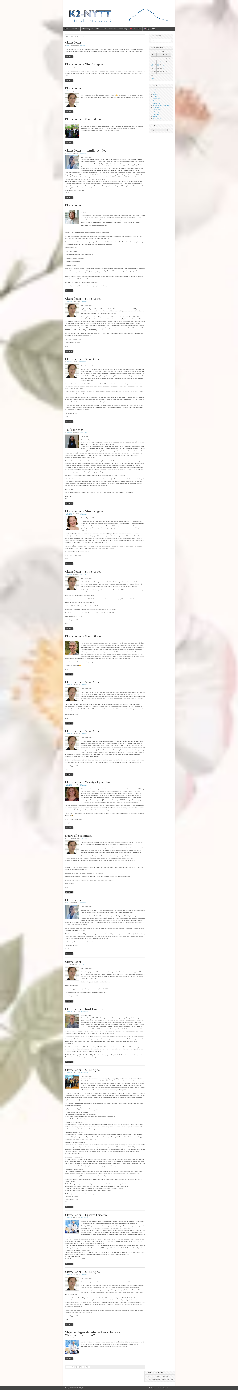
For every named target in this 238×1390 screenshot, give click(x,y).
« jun (152, 78)
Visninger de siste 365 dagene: (157, 1379)
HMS (97, 29)
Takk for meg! (75, 429)
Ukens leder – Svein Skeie (83, 119)
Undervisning (123, 29)
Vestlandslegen (157, 118)
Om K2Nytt (112, 29)
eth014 (68, 45)
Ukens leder (73, 42)
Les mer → (69, 56)
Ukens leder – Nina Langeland (85, 64)
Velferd (155, 116)
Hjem (66, 29)
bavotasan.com (169, 1388)
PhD (104, 29)
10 (152, 65)
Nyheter (155, 96)
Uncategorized (157, 109)
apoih (67, 902)
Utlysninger (156, 114)
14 (163, 65)
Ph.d (154, 101)
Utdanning (156, 112)
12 (158, 65)
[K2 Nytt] (119, 12)
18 (155, 68)
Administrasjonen (87, 29)
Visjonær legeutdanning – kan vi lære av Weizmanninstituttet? (92, 1334)
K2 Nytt (76, 1388)
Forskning (155, 90)
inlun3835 (69, 153)
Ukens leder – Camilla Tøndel (85, 150)
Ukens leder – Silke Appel (83, 298)
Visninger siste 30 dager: (155, 1377)
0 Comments (83, 45)
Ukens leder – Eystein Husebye (86, 1215)
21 (86, 1367)
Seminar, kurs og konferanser (161, 105)
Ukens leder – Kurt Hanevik (84, 1009)
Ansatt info (74, 29)
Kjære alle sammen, (78, 835)
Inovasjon (155, 94)
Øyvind (68, 838)
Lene (67, 208)
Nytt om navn (156, 98)
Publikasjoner (156, 103)
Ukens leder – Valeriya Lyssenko (87, 782)
